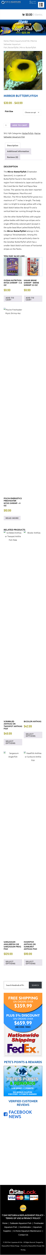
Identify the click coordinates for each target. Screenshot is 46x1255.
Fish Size (9, 111)
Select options (10, 742)
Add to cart (19, 125)
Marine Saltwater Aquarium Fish (20, 44)
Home (6, 40)
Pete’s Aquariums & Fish (20, 40)
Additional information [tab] (18, 151)
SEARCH (35, 985)
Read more (12, 518)
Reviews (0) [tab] (12, 157)
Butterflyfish (13, 47)
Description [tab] (12, 145)
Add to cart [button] (10, 298)
